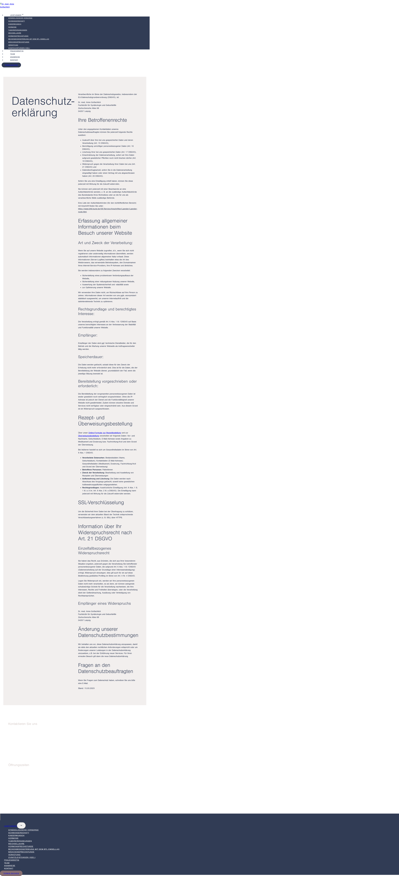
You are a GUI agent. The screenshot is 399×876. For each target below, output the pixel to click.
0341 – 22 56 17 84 (25, 752)
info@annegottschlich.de (25, 755)
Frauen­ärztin (16, 51)
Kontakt (14, 60)
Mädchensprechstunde (18, 42)
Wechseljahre (14, 33)
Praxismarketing (20, 810)
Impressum (17, 799)
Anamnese (15, 57)
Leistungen (10, 826)
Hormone (12, 27)
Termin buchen (11, 65)
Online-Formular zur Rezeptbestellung (104, 433)
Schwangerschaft (16, 21)
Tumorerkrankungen (17, 30)
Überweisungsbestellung (88, 436)
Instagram (17, 807)
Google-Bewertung (22, 805)
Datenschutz (18, 802)
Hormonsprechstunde (18, 36)
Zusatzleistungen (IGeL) (19, 48)
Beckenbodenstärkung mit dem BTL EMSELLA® (28, 39)
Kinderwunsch (14, 24)
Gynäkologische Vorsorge (20, 18)
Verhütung (13, 45)
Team (12, 54)
